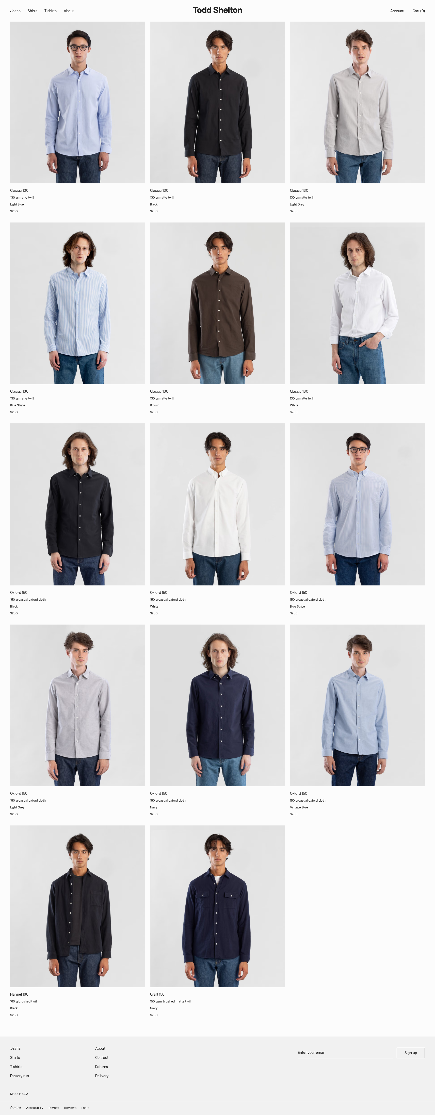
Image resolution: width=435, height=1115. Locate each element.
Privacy (54, 1108)
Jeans (15, 11)
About (69, 11)
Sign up (411, 1053)
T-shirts (50, 11)
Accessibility (34, 1108)
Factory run (19, 1076)
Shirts (32, 11)
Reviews (70, 1108)
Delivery (102, 1076)
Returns (101, 1067)
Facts (85, 1108)
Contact (101, 1058)
